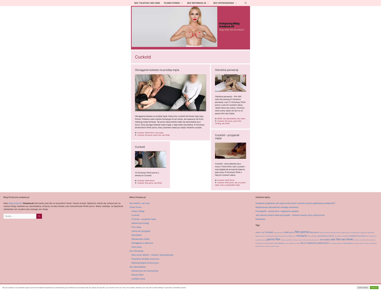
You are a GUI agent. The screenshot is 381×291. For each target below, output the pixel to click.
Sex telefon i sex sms (147, 3)
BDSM (219, 119)
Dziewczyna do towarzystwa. (145, 271)
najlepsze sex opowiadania (367, 232)
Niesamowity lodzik (140, 239)
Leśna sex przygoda (140, 231)
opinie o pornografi (312, 236)
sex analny (325, 239)
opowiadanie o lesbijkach (341, 236)
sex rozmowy (279, 243)
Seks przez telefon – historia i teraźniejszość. (152, 255)
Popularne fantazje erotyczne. (145, 259)
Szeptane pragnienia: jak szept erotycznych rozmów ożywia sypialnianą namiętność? (295, 203)
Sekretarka (136, 235)
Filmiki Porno (172, 3)
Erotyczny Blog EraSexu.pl (229, 25)
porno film (157, 135)
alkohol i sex (259, 232)
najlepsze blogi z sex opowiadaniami (350, 232)
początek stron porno (260, 240)
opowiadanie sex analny (357, 236)
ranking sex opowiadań (287, 240)
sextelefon (291, 243)
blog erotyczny (16, 203)
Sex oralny (159, 133)
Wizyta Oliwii (137, 275)
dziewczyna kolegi (140, 223)
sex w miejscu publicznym (336, 243)
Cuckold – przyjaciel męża (143, 219)
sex (318, 240)
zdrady (267, 246)
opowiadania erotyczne (326, 236)
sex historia (357, 240)
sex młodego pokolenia (268, 243)
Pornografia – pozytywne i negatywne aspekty (277, 211)
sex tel (286, 243)
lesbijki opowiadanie (335, 232)
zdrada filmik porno (260, 246)
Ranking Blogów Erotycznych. (145, 263)
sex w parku (347, 243)
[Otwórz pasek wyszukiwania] (246, 3)
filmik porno (229, 183)
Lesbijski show (138, 279)
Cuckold (141, 133)
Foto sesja (136, 227)
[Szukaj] (39, 216)
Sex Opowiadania (223, 3)
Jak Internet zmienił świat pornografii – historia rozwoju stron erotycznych (290, 215)
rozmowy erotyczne (312, 240)
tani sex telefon (373, 243)
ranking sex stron (297, 240)
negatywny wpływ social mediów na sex (285, 236)
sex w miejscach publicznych (314, 243)
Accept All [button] (374, 287)
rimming (218, 123)
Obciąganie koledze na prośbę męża (157, 69)
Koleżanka (260, 219)
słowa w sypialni (364, 243)
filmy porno (149, 183)
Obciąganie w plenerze (142, 243)
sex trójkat (297, 243)
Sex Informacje (196, 3)
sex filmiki (166, 135)
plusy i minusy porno (371, 236)
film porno (148, 135)
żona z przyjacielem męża (230, 185)
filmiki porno (289, 232)
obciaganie (301, 235)
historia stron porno (325, 232)
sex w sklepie (355, 243)
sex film (336, 239)
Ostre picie (136, 247)
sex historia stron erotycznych (367, 240)
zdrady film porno (274, 246)
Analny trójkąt (137, 211)
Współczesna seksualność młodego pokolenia (276, 207)
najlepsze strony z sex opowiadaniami (265, 236)
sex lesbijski (258, 243)
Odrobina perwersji (226, 69)
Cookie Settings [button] (363, 287)
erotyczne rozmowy (278, 232)
